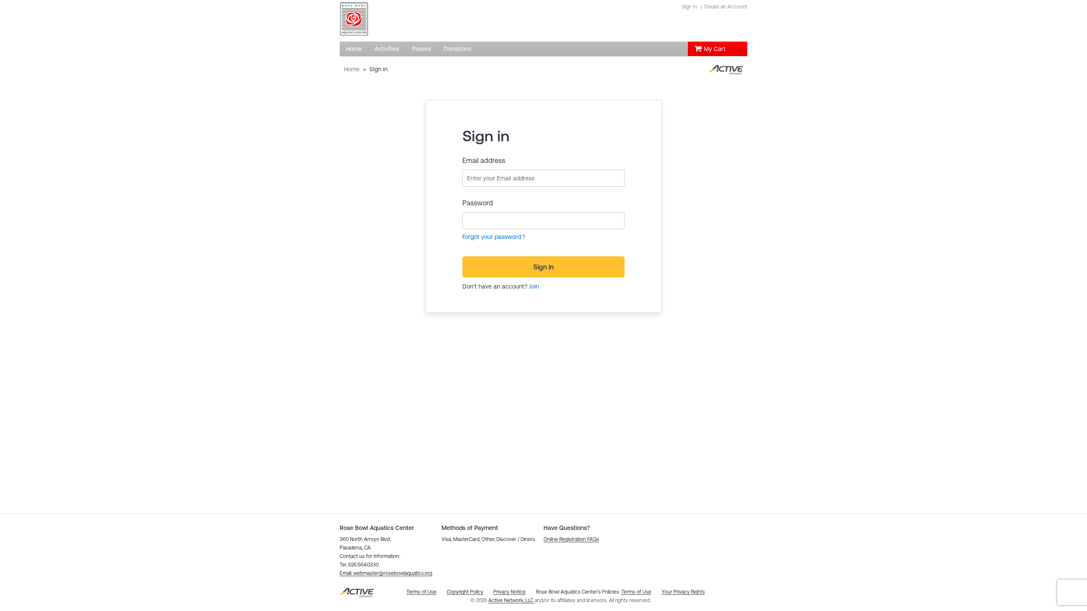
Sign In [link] (689, 7)
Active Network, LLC (511, 600)
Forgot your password (491, 236)
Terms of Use (636, 592)
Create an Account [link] (725, 7)
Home (352, 69)
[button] (386, 573)
